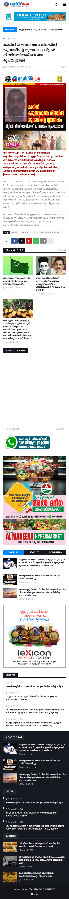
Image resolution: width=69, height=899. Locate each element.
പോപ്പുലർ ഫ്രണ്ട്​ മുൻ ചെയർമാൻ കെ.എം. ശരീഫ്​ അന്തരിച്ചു (39, 577)
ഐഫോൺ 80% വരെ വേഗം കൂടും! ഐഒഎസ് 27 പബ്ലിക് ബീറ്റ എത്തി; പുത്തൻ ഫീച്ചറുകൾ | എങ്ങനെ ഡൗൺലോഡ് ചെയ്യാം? (42, 562)
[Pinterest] (29, 241)
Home (6, 38)
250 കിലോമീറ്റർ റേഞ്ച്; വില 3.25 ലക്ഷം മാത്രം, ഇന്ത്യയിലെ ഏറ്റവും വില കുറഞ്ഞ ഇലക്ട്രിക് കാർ (42, 860)
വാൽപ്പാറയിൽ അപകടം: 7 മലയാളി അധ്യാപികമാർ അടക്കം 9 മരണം (36, 30)
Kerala (15, 38)
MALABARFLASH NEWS (44, 889)
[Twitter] (21, 241)
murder (25, 232)
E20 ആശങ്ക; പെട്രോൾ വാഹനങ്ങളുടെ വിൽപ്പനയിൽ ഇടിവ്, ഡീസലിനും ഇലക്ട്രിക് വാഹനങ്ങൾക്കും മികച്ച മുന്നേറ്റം (34, 711)
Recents (34, 552)
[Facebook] (14, 241)
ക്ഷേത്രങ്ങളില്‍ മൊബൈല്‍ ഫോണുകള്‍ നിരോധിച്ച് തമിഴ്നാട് (34, 686)
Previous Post (12, 428)
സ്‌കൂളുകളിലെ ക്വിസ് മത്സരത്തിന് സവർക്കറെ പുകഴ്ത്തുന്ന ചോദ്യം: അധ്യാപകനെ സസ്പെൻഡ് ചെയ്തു (50, 284)
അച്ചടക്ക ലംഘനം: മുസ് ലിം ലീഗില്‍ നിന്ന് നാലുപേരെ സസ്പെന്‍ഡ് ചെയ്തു (16, 281)
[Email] (43, 241)
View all (62, 250)
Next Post (59, 428)
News (34, 232)
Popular (13, 552)
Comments (55, 552)
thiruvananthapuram (50, 232)
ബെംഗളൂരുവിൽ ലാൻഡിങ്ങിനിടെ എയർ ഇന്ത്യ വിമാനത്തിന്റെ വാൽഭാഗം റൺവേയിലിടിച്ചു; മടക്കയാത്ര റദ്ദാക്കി (42, 592)
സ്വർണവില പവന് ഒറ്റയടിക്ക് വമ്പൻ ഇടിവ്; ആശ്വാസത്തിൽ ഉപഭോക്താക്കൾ (39, 845)
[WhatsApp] (36, 241)
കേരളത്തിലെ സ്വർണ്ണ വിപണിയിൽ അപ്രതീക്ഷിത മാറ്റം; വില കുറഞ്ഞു (36, 874)
